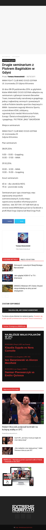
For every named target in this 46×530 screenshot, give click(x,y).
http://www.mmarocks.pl (23, 249)
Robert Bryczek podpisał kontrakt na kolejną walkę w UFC (20, 428)
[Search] (43, 3)
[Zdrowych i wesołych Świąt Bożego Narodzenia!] (7, 267)
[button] (3, 3)
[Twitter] (29, 516)
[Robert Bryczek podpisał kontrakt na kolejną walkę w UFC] (23, 409)
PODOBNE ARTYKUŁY (10, 259)
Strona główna (6, 56)
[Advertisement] (23, 30)
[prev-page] (3, 296)
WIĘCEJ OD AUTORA (28, 259)
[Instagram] (23, 516)
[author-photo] (23, 243)
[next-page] (7, 296)
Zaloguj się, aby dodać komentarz (23, 310)
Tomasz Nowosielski (15, 76)
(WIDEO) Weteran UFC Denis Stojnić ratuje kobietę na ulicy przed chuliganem (28, 288)
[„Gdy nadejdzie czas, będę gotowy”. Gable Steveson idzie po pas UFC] (7, 451)
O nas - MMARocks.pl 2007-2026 (23, 527)
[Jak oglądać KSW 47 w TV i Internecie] (7, 278)
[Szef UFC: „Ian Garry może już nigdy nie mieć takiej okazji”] (7, 440)
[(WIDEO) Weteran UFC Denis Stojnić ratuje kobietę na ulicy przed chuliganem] (7, 288)
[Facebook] (17, 516)
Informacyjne (15, 56)
